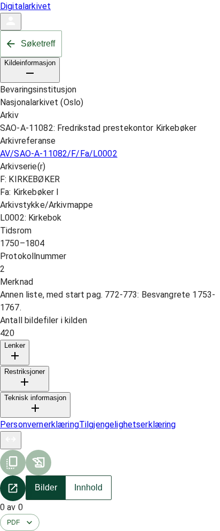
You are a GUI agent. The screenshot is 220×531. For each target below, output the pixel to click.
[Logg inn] (10, 21)
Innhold (88, 487)
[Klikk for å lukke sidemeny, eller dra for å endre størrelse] (10, 440)
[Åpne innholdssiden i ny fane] (13, 488)
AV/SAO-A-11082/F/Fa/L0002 (58, 154)
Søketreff (38, 43)
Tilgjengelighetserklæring (127, 424)
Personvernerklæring (39, 424)
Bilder (46, 487)
